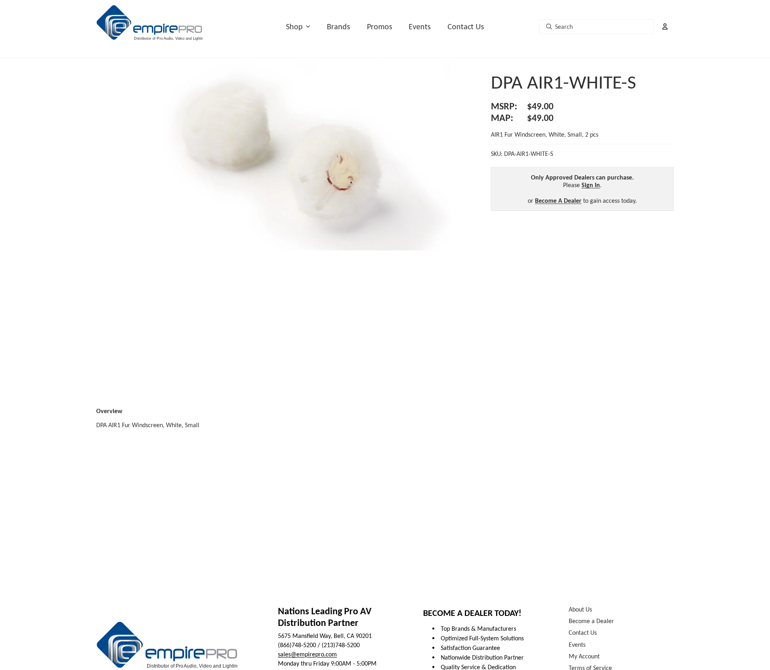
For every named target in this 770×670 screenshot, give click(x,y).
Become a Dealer (591, 621)
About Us (580, 609)
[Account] (665, 26)
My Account (584, 656)
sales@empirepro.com (307, 654)
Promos (379, 26)
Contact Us (466, 26)
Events (420, 26)
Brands (338, 26)
